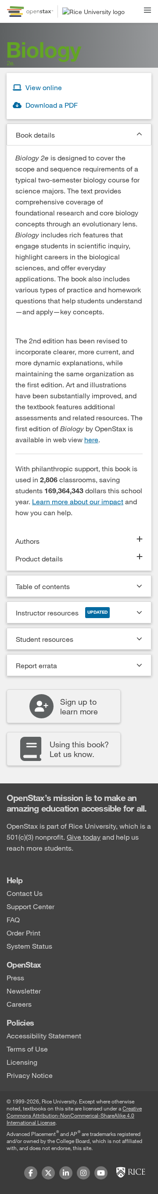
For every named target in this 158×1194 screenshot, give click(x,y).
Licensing (22, 1061)
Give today (84, 837)
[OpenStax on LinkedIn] (65, 1172)
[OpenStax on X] (48, 1172)
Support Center (30, 906)
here (91, 439)
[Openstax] (30, 11)
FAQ (13, 919)
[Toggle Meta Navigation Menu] (147, 8)
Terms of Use (27, 1048)
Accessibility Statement (44, 1035)
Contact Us (25, 892)
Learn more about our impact (77, 501)
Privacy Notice (30, 1074)
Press (15, 977)
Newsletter (24, 990)
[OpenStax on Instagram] (83, 1172)
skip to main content (32, 5)
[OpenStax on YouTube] (101, 1172)
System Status (29, 945)
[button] (79, 135)
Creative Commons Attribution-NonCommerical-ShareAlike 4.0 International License (74, 1115)
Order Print (23, 932)
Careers (19, 1003)
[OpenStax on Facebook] (30, 1172)
